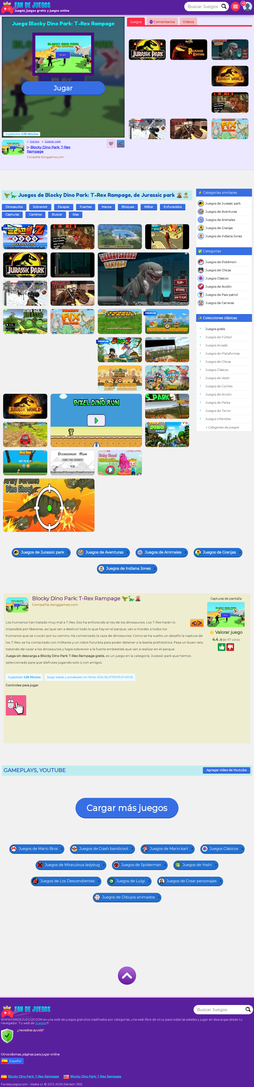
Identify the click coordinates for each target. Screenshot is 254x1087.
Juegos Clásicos (216, 278)
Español (15, 1061)
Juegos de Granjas (219, 228)
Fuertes (85, 207)
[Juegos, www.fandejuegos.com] (26, 7)
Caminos (35, 214)
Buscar (57, 214)
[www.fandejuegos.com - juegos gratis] (26, 1011)
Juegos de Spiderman (141, 865)
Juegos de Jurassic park (223, 203)
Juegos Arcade (216, 345)
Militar (148, 207)
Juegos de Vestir (217, 378)
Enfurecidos (173, 207)
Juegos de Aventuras (221, 211)
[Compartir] (121, 144)
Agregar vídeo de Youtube (227, 770)
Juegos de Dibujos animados (128, 897)
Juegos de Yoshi (197, 865)
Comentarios (163, 22)
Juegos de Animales (220, 220)
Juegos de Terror (218, 411)
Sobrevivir (40, 207)
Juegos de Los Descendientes (67, 881)
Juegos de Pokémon (220, 262)
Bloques (128, 207)
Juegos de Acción (218, 286)
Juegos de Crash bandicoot (103, 848)
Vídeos (188, 22)
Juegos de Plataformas (222, 353)
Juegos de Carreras (219, 303)
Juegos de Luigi (130, 881)
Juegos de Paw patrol (221, 295)
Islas (76, 214)
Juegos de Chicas (218, 270)
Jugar (63, 88)
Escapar (64, 207)
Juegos (136, 22)
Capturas (12, 214)
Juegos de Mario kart (169, 848)
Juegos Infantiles (218, 419)
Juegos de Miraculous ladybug (72, 865)
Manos (106, 207)
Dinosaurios (14, 207)
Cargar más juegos (127, 808)
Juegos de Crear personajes (191, 881)
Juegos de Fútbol (218, 337)
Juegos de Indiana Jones (223, 236)
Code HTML (203, 623)
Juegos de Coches (218, 386)
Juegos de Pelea (217, 402)
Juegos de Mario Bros (38, 848)
